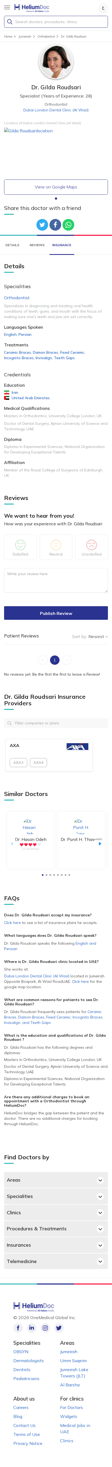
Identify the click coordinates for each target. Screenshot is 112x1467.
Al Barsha (70, 1384)
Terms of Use (26, 1434)
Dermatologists (28, 1360)
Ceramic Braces (18, 352)
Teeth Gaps (64, 357)
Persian (25, 334)
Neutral (56, 554)
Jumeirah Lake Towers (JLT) (74, 1372)
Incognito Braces (19, 357)
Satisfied (20, 554)
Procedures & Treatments (37, 1228)
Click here (13, 922)
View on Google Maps (56, 187)
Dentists (21, 1369)
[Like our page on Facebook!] (18, 1328)
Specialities (20, 1196)
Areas (13, 1180)
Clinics (14, 1212)
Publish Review (56, 613)
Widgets (68, 1416)
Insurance (61, 245)
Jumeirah (68, 1351)
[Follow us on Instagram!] (45, 1328)
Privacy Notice (27, 1443)
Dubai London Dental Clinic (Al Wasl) (36, 976)
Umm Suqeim (73, 1360)
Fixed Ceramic (72, 352)
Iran (15, 392)
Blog (17, 1416)
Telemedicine (22, 1261)
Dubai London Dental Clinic (56, 110)
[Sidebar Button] (7, 7)
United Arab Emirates (31, 397)
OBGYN (20, 1351)
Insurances (19, 1245)
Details (12, 245)
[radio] (22, 845)
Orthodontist (17, 297)
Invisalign (44, 357)
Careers (21, 1407)
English (10, 334)
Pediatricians (26, 1378)
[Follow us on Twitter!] (59, 1328)
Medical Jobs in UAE (75, 1428)
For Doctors (71, 1407)
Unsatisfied (92, 554)
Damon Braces (46, 352)
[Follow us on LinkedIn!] (31, 1328)
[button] (56, 198)
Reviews (37, 245)
